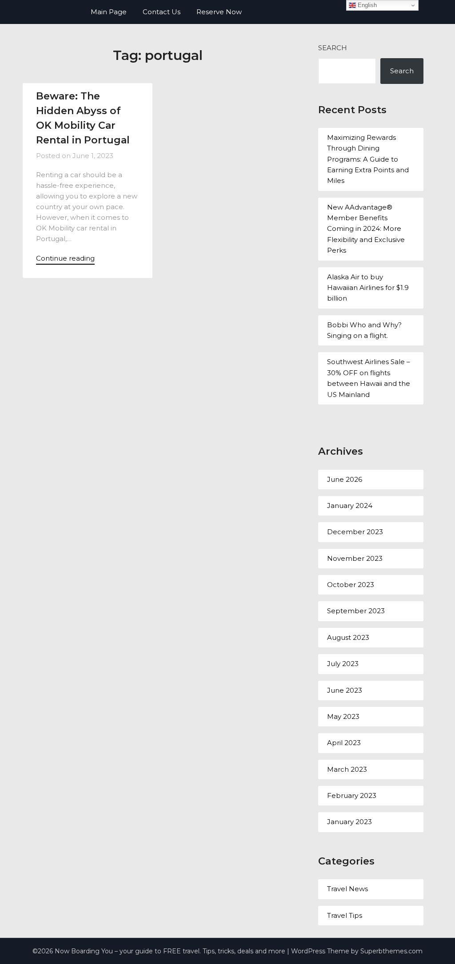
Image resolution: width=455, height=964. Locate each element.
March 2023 (347, 769)
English (366, 5)
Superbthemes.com (391, 951)
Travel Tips (344, 915)
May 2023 (343, 716)
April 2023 (344, 742)
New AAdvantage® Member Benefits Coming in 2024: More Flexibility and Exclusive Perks (366, 229)
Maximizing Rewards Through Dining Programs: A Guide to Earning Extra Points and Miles (368, 159)
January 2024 (349, 505)
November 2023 (355, 558)
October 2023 (350, 584)
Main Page (109, 12)
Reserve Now (219, 12)
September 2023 (356, 611)
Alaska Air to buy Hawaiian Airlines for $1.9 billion (368, 288)
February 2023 (351, 795)
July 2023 (343, 663)
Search (332, 48)
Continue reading (65, 258)
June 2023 (344, 690)
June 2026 (344, 479)
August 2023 (348, 637)
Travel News (347, 889)
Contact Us (161, 12)
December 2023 (355, 532)
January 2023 (349, 821)
